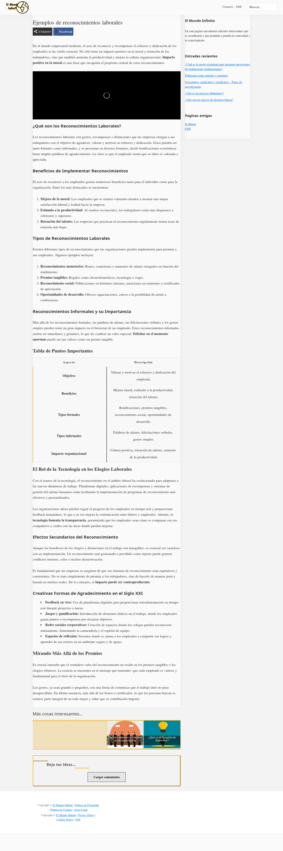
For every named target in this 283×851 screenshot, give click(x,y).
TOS (77, 819)
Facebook (65, 31)
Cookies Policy (64, 819)
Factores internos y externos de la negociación (125, 739)
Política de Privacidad (87, 805)
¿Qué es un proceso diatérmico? (204, 93)
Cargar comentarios (107, 777)
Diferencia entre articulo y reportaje (206, 75)
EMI (188, 129)
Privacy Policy (86, 815)
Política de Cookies (61, 810)
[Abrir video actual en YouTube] (107, 95)
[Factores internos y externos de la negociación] (125, 723)
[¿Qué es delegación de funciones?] (162, 723)
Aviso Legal (80, 810)
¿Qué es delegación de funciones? (162, 739)
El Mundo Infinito (63, 805)
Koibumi (190, 124)
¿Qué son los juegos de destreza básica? (209, 100)
